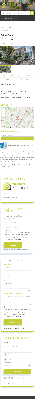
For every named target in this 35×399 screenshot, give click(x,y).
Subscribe (13, 245)
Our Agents (14, 197)
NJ (12, 164)
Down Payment (8, 357)
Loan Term (7, 342)
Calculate (17, 371)
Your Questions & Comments (12, 293)
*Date (5, 280)
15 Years (15, 346)
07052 (28, 164)
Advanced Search (9, 18)
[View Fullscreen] (3, 115)
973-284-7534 (10, 193)
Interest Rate (8, 362)
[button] (32, 13)
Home (3, 164)
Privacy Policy (18, 239)
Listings (8, 164)
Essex (15, 164)
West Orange (22, 164)
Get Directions (17, 138)
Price (5, 351)
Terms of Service (17, 328)
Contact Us (7, 197)
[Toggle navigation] (31, 5)
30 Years (8, 346)
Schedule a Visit (24, 260)
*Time (5, 287)
